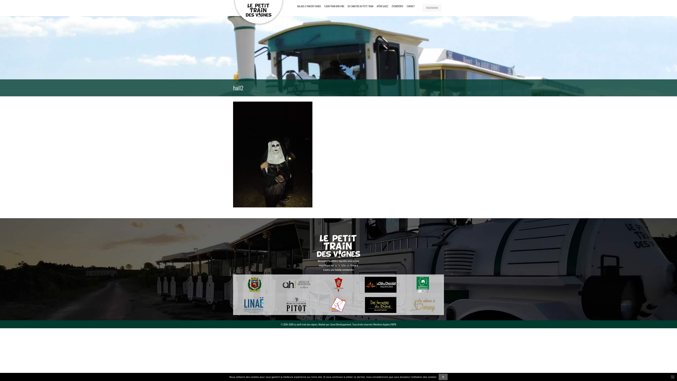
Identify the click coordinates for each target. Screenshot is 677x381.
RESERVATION (432, 7)
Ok (443, 377)
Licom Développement (340, 324)
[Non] (672, 377)
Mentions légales (382, 324)
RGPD (393, 324)
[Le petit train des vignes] (259, 13)
